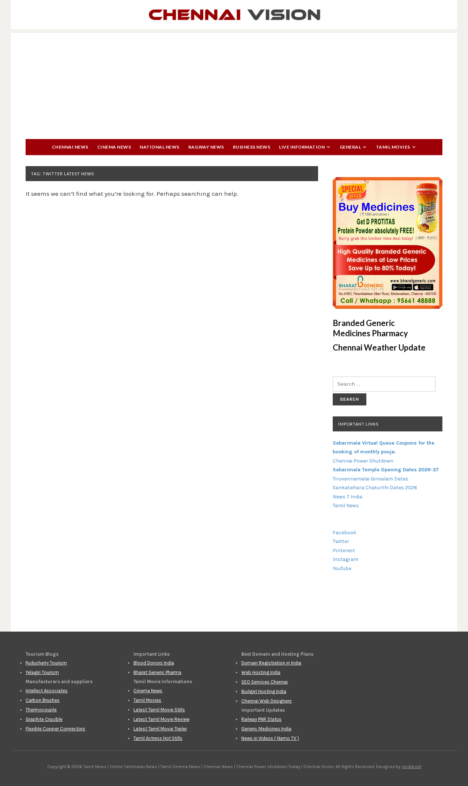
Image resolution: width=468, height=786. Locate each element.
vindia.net (411, 766)
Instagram (345, 559)
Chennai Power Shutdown (363, 461)
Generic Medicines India (266, 728)
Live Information (302, 147)
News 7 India (347, 497)
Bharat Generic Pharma (157, 672)
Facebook (344, 532)
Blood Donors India (153, 663)
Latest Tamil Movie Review (161, 719)
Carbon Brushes (43, 700)
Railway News (206, 147)
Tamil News (346, 505)
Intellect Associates (47, 690)
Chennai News (70, 147)
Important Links (358, 424)
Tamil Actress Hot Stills (157, 738)
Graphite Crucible (44, 719)
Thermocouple (41, 709)
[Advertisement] (234, 84)
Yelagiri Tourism (42, 672)
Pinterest (344, 550)
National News (160, 147)
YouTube (342, 568)
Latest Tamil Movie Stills (159, 709)
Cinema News (114, 147)
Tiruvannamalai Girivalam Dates (370, 479)
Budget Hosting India (263, 691)
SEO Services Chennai (264, 682)
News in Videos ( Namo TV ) (270, 738)
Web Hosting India (260, 672)
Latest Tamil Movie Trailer (160, 728)
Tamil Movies (393, 147)
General (350, 147)
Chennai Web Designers (266, 701)
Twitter (341, 541)
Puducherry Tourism (46, 663)
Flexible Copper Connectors (55, 728)
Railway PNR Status (261, 719)
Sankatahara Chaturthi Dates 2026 (375, 487)
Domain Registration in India (271, 663)
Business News (252, 147)
